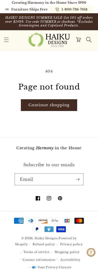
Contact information (39, 260)
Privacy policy (71, 244)
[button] (6, 39)
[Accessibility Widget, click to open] (91, 252)
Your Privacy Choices (54, 267)
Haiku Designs (46, 238)
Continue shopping (49, 104)
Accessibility (70, 260)
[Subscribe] (77, 179)
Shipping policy (67, 252)
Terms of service (36, 252)
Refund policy (44, 244)
